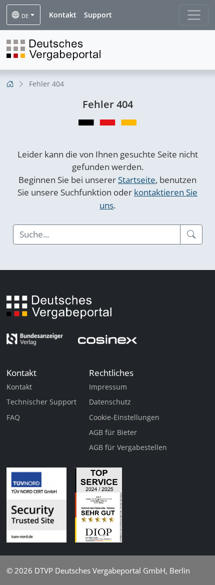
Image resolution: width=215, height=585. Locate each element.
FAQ (13, 417)
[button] (62, 15)
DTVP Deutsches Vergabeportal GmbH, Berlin (112, 571)
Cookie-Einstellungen (124, 417)
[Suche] (191, 234)
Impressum (108, 387)
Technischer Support (41, 401)
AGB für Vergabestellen (128, 447)
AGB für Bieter (113, 432)
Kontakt (19, 387)
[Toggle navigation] (193, 15)
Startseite (137, 180)
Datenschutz (110, 401)
